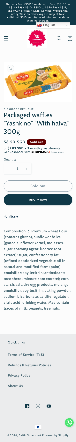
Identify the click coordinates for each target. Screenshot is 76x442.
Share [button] (14, 217)
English (48, 25)
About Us (15, 386)
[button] (6, 38)
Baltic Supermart (30, 435)
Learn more (57, 152)
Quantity (10, 159)
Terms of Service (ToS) (26, 355)
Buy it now (38, 200)
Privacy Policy (19, 375)
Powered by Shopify (55, 435)
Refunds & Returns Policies (29, 365)
